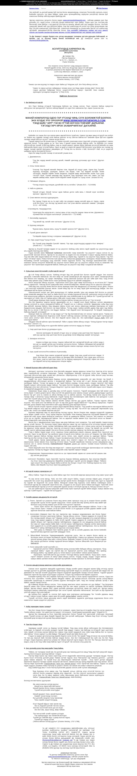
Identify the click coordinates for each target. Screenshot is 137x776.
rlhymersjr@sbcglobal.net (39, 40)
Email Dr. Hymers (92, 1)
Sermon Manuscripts (28, 1)
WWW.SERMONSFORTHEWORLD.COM (84, 120)
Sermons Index (34, 8)
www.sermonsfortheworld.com (74, 20)
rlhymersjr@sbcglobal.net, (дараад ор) (57, 740)
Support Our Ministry (104, 1)
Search (116, 1)
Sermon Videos (81, 1)
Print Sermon (103, 8)
